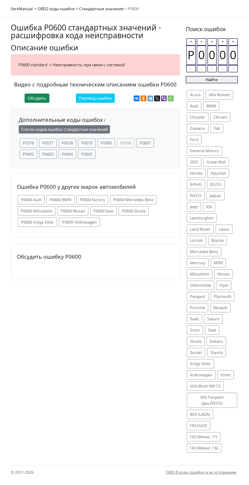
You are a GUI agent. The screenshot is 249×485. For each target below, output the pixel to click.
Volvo (226, 375)
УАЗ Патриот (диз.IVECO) (212, 400)
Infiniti (196, 184)
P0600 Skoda (133, 211)
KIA (209, 206)
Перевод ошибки (95, 98)
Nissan (223, 274)
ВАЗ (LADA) (200, 414)
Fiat (216, 128)
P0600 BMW (60, 199)
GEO (194, 162)
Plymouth (222, 296)
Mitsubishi (199, 274)
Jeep (194, 206)
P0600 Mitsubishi (36, 211)
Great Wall (216, 162)
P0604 (67, 154)
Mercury (197, 263)
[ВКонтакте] (137, 98)
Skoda (195, 341)
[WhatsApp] (171, 98)
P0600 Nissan (73, 211)
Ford (194, 139)
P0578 (67, 143)
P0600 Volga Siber (37, 222)
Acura (195, 94)
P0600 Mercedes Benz (133, 199)
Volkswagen (201, 375)
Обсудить (37, 98)
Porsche (197, 307)
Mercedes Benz (204, 251)
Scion (195, 330)
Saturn (213, 319)
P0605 (86, 154)
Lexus (224, 229)
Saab (194, 319)
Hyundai (218, 173)
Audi (194, 106)
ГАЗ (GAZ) (198, 425)
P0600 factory (92, 199)
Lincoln (196, 240)
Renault (220, 307)
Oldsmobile (200, 285)
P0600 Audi (31, 199)
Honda (196, 173)
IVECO (195, 195)
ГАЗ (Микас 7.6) (204, 448)
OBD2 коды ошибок (56, 8)
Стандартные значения (101, 8)
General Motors (204, 150)
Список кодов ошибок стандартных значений (64, 129)
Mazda (217, 240)
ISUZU (216, 184)
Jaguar (216, 195)
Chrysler (197, 117)
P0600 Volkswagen (79, 222)
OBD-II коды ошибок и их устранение (201, 472)
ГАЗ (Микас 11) (203, 436)
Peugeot (197, 296)
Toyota (216, 352)
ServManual (22, 8)
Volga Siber (200, 363)
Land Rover (200, 229)
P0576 (28, 143)
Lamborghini (201, 218)
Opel (223, 285)
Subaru (216, 341)
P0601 (145, 143)
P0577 (47, 143)
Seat (212, 330)
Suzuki (196, 352)
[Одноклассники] (143, 98)
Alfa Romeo (219, 94)
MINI (218, 263)
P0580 (106, 143)
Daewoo (197, 128)
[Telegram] (150, 98)
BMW (211, 106)
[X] (157, 98)
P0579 (86, 143)
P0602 (28, 154)
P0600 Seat (103, 211)
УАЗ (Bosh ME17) (205, 386)
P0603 (47, 154)
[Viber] (164, 98)
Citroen (220, 117)
